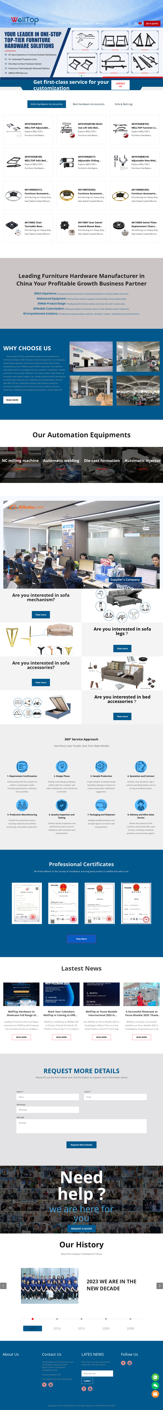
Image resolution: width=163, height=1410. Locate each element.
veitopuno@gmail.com (51, 1374)
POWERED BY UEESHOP (105, 1405)
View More (81, 938)
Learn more (20, 469)
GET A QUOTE (152, 23)
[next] (160, 1286)
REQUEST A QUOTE (81, 1228)
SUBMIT (87, 1381)
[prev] (3, 1286)
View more (41, 614)
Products (62, 23)
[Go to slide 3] (83, 75)
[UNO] (155, 1394)
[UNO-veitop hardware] (155, 1377)
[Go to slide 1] (79, 75)
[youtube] (50, 1384)
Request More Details (81, 1144)
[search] (122, 24)
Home (51, 23)
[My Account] (129, 23)
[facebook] (44, 1384)
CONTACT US (120, 85)
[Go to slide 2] (81, 75)
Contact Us (87, 23)
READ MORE (12, 400)
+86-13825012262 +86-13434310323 (57, 1379)
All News (100, 23)
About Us (74, 23)
